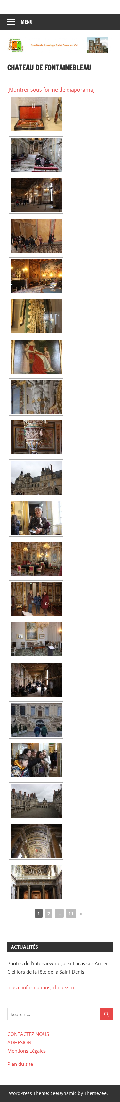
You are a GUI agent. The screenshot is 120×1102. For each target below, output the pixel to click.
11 (71, 913)
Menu (27, 22)
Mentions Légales (26, 1051)
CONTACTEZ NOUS (28, 1034)
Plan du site (20, 1064)
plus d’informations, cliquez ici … (43, 987)
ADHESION (19, 1042)
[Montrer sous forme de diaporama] (51, 89)
